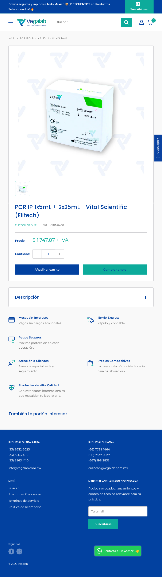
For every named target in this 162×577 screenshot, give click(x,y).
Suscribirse (103, 524)
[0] (150, 22)
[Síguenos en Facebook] (11, 551)
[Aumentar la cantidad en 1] (59, 253)
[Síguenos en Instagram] (19, 551)
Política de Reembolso (25, 507)
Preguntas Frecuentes (24, 494)
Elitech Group (26, 225)
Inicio (11, 38)
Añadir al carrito (47, 269)
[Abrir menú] (10, 22)
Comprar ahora (115, 269)
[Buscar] (126, 22)
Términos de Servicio (23, 501)
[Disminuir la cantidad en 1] (37, 253)
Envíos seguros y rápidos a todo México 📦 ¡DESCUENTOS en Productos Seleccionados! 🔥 (59, 6)
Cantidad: (22, 254)
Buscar (13, 488)
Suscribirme (138, 9)
